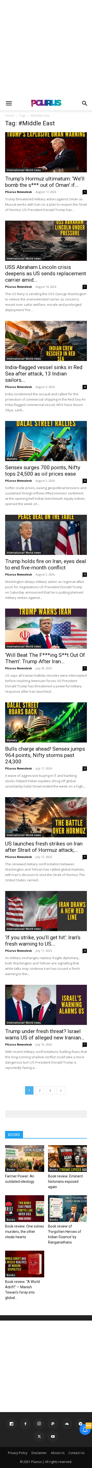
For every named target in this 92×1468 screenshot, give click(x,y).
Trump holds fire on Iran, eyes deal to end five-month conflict (45, 564)
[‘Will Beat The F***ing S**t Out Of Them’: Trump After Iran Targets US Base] (46, 629)
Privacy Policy (17, 1453)
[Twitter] (39, 1436)
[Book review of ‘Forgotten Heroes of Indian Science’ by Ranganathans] (67, 1208)
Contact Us (76, 1453)
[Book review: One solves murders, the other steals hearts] (24, 1208)
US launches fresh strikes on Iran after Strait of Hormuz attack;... (44, 847)
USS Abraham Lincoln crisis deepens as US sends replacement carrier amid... (45, 273)
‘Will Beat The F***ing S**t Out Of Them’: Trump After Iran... (45, 658)
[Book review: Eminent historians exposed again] (67, 1158)
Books (11, 1169)
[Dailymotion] (11, 1424)
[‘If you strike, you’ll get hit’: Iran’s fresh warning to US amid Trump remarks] (46, 911)
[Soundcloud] (67, 1424)
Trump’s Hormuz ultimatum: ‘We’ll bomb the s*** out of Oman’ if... (45, 182)
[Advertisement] (46, 48)
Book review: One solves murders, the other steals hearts (24, 1231)
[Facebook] (25, 1424)
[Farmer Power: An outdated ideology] (24, 1158)
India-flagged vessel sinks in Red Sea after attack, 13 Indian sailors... (44, 373)
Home (9, 115)
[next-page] (60, 1090)
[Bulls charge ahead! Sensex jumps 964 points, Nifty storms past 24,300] (46, 722)
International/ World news (24, 170)
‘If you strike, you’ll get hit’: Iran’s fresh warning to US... (42, 940)
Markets (12, 459)
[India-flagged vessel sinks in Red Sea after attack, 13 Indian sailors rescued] (46, 341)
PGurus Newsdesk (18, 192)
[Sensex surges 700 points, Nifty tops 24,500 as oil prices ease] (46, 441)
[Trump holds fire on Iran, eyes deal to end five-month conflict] (46, 535)
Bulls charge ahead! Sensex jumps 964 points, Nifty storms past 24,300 (45, 755)
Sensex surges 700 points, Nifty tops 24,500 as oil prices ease (42, 470)
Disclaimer (39, 1453)
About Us (57, 1453)
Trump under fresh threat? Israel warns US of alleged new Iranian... (45, 1034)
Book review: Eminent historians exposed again (65, 1181)
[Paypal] (53, 1424)
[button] (9, 103)
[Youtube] (53, 1436)
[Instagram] (39, 1424)
